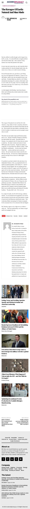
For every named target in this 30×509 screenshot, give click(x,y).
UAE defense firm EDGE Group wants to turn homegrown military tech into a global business (15, 352)
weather (25, 216)
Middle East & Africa (6, 371)
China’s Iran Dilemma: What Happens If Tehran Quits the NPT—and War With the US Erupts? (14, 376)
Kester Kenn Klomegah (7, 331)
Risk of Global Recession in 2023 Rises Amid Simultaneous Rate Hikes (7, 422)
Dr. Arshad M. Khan (12, 19)
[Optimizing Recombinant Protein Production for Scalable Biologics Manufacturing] (15, 390)
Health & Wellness (5, 396)
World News (4, 322)
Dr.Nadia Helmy (5, 380)
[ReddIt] (18, 24)
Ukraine (20, 216)
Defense (3, 346)
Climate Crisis (9, 216)
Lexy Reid (4, 306)
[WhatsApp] (10, 24)
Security (15, 216)
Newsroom (4, 355)
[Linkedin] (14, 24)
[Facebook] (3, 24)
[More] (25, 24)
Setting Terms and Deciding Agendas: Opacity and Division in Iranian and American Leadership (13, 302)
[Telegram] (21, 24)
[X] (6, 24)
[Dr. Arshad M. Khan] (3, 17)
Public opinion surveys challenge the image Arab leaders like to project (22, 422)
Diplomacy (4, 297)
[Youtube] (20, 459)
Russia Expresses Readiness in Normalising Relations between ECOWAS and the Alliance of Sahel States (15, 327)
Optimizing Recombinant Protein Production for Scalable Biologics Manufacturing (12, 401)
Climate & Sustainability (9, 5)
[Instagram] (7, 459)
